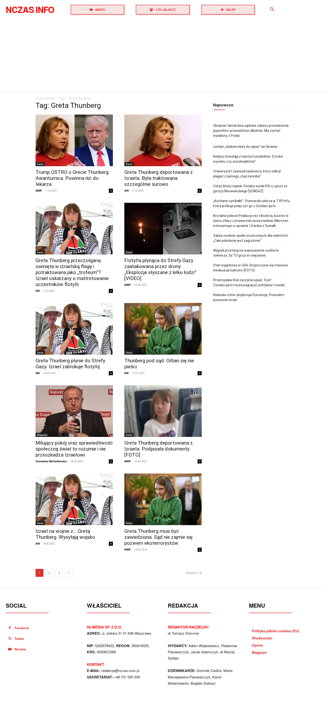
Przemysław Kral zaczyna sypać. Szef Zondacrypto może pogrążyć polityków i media (248, 282)
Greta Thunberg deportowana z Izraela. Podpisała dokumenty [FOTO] (158, 449)
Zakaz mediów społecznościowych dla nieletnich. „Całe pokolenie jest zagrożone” (251, 238)
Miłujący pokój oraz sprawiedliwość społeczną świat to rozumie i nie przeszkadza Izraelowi (74, 449)
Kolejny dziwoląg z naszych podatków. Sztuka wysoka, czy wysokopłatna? (248, 158)
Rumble (20, 649)
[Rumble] (10, 649)
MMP (39, 190)
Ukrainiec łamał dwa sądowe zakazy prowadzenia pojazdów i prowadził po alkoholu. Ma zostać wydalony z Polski (251, 131)
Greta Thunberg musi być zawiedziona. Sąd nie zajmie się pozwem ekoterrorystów (158, 537)
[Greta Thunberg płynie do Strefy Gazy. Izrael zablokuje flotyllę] (74, 329)
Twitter (19, 638)
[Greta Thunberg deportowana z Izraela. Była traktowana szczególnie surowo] (163, 140)
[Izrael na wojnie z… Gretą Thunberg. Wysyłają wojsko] (74, 499)
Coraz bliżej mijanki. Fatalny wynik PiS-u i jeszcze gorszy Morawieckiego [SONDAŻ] (250, 188)
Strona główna (45, 98)
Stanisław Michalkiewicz (51, 461)
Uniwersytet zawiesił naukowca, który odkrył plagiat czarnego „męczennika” (247, 173)
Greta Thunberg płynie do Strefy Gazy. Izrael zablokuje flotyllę (70, 363)
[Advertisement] (163, 55)
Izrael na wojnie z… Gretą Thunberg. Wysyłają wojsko (65, 534)
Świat (40, 164)
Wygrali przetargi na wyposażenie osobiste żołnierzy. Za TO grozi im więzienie (246, 252)
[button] (272, 9)
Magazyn (42, 434)
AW (126, 190)
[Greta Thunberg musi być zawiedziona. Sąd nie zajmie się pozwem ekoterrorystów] (163, 499)
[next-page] (69, 573)
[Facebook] (10, 628)
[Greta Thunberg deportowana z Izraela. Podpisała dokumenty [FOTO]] (163, 411)
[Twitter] (10, 639)
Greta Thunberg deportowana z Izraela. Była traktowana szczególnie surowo (158, 178)
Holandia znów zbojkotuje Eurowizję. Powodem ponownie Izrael (248, 297)
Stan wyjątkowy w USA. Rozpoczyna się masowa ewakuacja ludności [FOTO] (250, 267)
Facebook (22, 628)
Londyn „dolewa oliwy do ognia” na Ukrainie (245, 147)
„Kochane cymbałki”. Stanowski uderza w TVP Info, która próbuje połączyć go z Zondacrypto (251, 203)
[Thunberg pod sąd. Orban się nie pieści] (163, 329)
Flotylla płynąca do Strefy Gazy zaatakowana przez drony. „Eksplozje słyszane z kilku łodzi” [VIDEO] (160, 269)
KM (38, 290)
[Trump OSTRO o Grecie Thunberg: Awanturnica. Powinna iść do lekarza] (74, 140)
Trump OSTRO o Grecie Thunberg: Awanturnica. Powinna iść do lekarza (72, 178)
